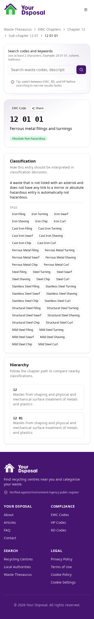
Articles (10, 522)
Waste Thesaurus (18, 29)
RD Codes (58, 530)
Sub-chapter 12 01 (23, 35)
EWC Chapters (49, 29)
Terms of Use (61, 567)
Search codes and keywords (30, 51)
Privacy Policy (61, 559)
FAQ (7, 530)
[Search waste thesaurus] (81, 69)
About (8, 514)
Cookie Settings (63, 582)
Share (40, 108)
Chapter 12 (76, 29)
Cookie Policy (61, 574)
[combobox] (41, 69)
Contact (10, 538)
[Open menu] (85, 9)
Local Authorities (17, 567)
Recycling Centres (18, 559)
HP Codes (58, 522)
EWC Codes (60, 514)
